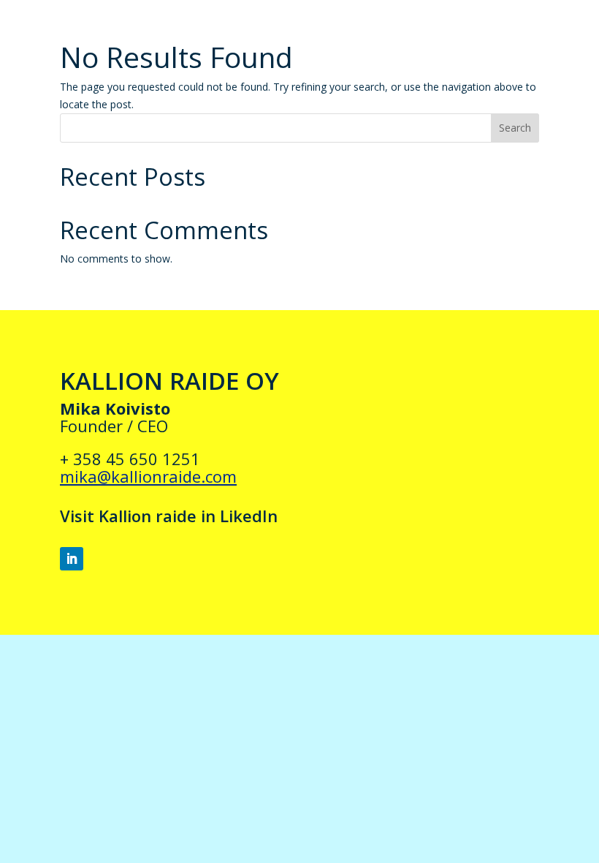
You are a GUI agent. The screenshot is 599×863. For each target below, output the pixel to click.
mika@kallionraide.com (148, 476)
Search (515, 128)
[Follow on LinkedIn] (71, 558)
